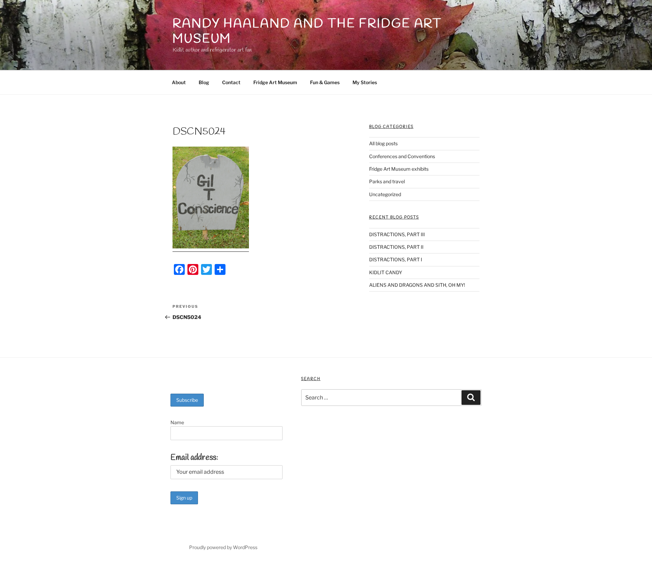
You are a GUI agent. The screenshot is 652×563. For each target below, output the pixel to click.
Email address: (194, 457)
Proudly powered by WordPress (223, 547)
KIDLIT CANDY (385, 272)
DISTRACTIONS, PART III (397, 234)
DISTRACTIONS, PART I (395, 259)
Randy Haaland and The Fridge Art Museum (307, 31)
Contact (231, 82)
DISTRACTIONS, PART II (396, 247)
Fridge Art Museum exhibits (399, 169)
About (179, 82)
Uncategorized (385, 194)
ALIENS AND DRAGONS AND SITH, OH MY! (417, 285)
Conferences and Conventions (402, 156)
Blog (204, 82)
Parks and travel (387, 181)
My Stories (364, 82)
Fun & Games (325, 82)
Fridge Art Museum (275, 82)
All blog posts (383, 143)
